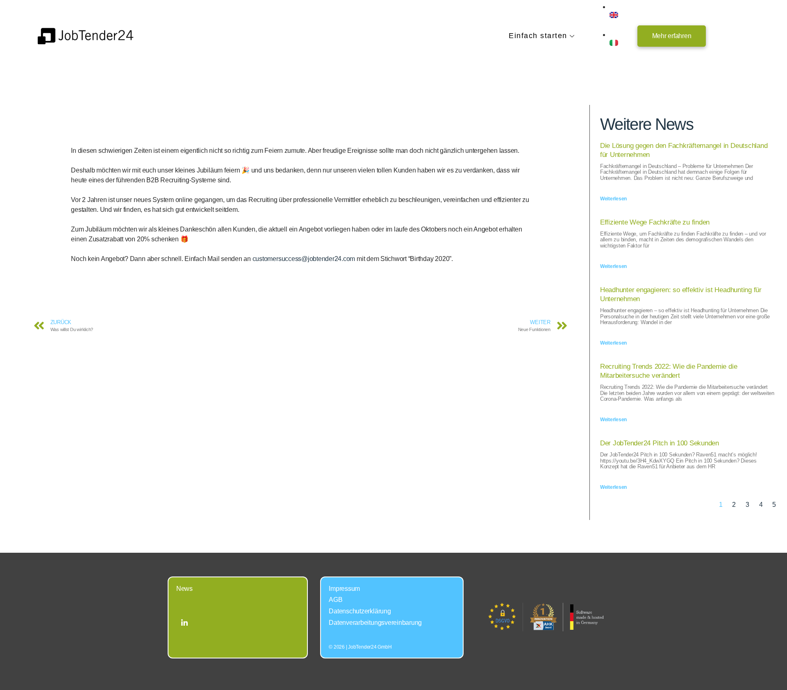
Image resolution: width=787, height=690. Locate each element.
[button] (671, 36)
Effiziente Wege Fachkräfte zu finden (655, 222)
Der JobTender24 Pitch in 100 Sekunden (659, 443)
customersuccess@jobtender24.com (303, 258)
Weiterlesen (613, 199)
